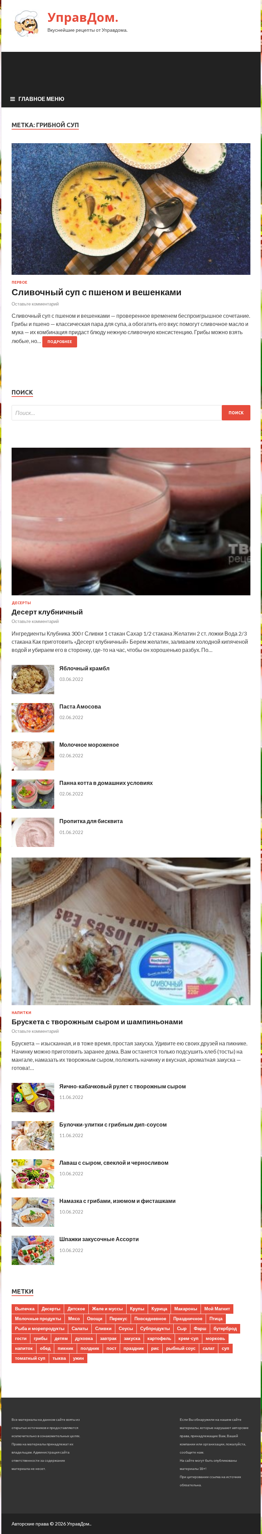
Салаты (80, 1328)
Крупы (137, 1308)
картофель (159, 1338)
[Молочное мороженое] (33, 768)
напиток (24, 1348)
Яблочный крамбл (84, 668)
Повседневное (150, 1318)
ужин (78, 1358)
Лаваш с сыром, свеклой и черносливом (114, 1162)
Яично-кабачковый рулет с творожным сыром (122, 1086)
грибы (40, 1338)
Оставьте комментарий (35, 304)
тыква (59, 1358)
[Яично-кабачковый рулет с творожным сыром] (33, 1110)
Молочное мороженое (89, 744)
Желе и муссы (107, 1308)
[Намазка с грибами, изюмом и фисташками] (33, 1224)
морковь (215, 1338)
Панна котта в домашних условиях (106, 782)
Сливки (103, 1328)
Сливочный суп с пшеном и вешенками (96, 291)
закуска (132, 1338)
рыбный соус (180, 1348)
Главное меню (41, 98)
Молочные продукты (38, 1318)
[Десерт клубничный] (131, 596)
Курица (159, 1308)
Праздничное (187, 1318)
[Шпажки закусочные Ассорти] (33, 1263)
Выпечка (24, 1308)
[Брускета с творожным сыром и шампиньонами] (131, 1006)
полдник (90, 1348)
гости (21, 1338)
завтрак (108, 1338)
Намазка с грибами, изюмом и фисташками (117, 1200)
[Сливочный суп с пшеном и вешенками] (131, 211)
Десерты (21, 603)
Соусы (126, 1328)
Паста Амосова (80, 706)
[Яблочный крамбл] (33, 692)
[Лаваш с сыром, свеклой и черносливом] (33, 1186)
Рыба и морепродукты (39, 1328)
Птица (215, 1318)
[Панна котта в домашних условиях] (33, 806)
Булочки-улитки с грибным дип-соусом (113, 1124)
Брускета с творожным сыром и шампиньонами (97, 1021)
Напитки (21, 1013)
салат (209, 1348)
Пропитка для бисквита (91, 821)
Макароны (185, 1308)
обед (45, 1348)
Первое (19, 282)
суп (225, 1348)
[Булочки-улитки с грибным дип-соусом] (33, 1148)
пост (111, 1348)
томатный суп (30, 1358)
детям (61, 1338)
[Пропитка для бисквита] (33, 845)
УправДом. (82, 17)
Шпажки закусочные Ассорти (99, 1239)
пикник (65, 1348)
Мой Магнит (217, 1308)
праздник (133, 1348)
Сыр (182, 1328)
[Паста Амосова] (33, 730)
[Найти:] (131, 412)
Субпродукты (155, 1328)
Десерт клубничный (47, 611)
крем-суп (188, 1338)
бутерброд (225, 1328)
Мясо (74, 1318)
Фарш (200, 1328)
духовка (84, 1338)
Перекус (118, 1318)
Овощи (94, 1318)
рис (155, 1348)
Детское (76, 1308)
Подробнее (59, 342)
